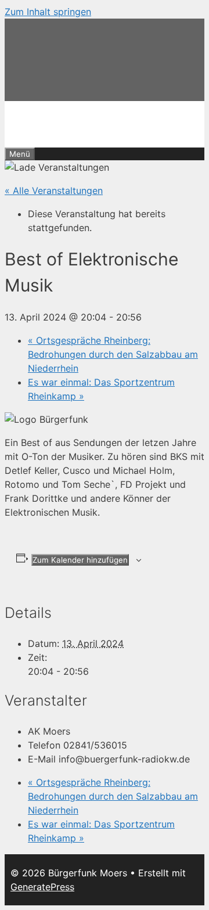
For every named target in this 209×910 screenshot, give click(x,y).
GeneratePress (42, 887)
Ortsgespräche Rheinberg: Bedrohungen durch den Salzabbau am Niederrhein (113, 354)
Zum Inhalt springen (48, 11)
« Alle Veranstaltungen (54, 190)
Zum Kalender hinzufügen (80, 559)
